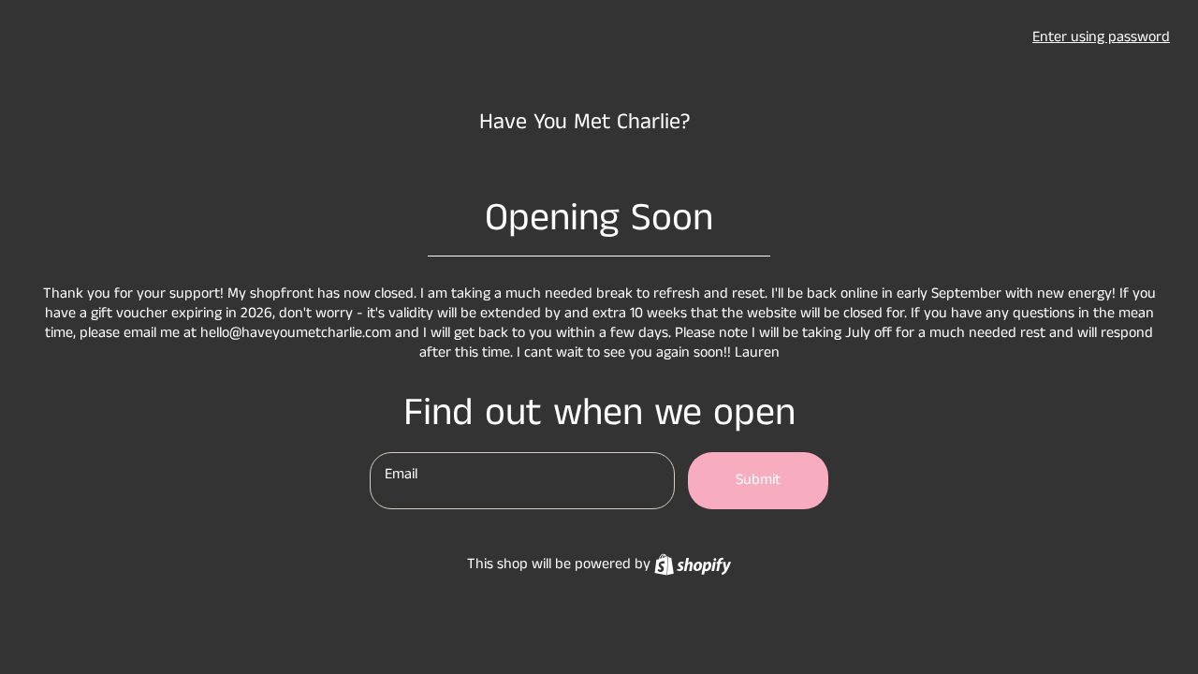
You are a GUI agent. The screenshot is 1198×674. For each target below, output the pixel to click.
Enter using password (1101, 37)
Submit (758, 480)
